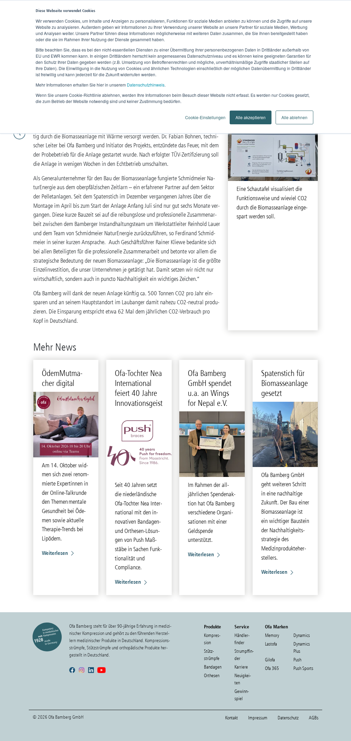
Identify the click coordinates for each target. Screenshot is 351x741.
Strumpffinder (244, 654)
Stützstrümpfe (211, 654)
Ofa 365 (272, 668)
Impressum (257, 718)
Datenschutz (288, 718)
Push (297, 660)
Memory (272, 635)
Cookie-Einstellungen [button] (205, 117)
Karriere (241, 667)
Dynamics (301, 635)
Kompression (212, 639)
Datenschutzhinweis (146, 85)
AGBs (313, 718)
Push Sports (303, 668)
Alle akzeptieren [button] (250, 117)
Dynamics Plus (301, 647)
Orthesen (211, 676)
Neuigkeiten (242, 679)
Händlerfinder (242, 639)
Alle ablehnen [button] (294, 117)
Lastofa (271, 644)
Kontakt (231, 718)
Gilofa (270, 660)
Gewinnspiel (241, 695)
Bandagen (212, 667)
